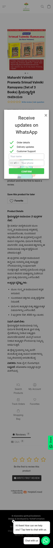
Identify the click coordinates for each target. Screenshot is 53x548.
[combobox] (16, 163)
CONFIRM (26, 171)
